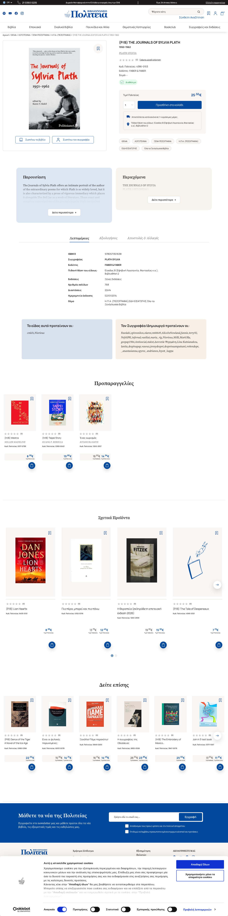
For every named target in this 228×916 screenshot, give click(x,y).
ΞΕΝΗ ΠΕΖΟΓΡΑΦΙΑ (41, 35)
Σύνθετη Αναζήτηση (191, 17)
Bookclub (170, 27)
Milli (176, 337)
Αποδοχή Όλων (200, 864)
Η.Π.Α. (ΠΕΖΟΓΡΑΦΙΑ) (61, 35)
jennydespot (156, 346)
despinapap (134, 346)
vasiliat (146, 337)
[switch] (95, 909)
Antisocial (140, 342)
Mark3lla (185, 337)
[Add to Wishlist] (98, 48)
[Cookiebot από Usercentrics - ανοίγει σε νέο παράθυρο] (21, 909)
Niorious (39, 333)
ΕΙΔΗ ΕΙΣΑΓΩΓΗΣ (129, 148)
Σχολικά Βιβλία (63, 27)
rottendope (192, 346)
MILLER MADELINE (15, 442)
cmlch (30, 333)
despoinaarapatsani (175, 346)
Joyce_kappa (166, 351)
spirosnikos (137, 333)
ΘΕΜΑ (14, 35)
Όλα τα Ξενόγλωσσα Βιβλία (156, 148)
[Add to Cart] (31, 465)
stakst (150, 342)
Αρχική (6, 35)
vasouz (145, 346)
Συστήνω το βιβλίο (35, 139)
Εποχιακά (35, 27)
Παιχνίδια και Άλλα (97, 27)
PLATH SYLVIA (128, 53)
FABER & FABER (137, 70)
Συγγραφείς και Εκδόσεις (204, 27)
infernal (136, 337)
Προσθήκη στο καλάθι (169, 105)
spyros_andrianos (148, 351)
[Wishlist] (208, 13)
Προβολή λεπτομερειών (197, 909)
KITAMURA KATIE (89, 442)
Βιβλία (12, 27)
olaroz (147, 333)
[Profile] (215, 13)
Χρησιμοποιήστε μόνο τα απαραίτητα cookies (200, 875)
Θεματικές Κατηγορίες (137, 27)
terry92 (193, 333)
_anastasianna (129, 351)
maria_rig (156, 337)
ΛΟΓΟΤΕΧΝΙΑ (24, 35)
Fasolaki (125, 333)
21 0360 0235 (29, 2)
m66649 (156, 333)
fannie (184, 333)
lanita (124, 346)
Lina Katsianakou (187, 342)
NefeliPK (126, 337)
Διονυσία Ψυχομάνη (165, 342)
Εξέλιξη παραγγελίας (215, 2)
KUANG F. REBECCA (52, 442)
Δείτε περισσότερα (64, 212)
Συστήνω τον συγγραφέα (76, 139)
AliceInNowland (171, 333)
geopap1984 (127, 342)
